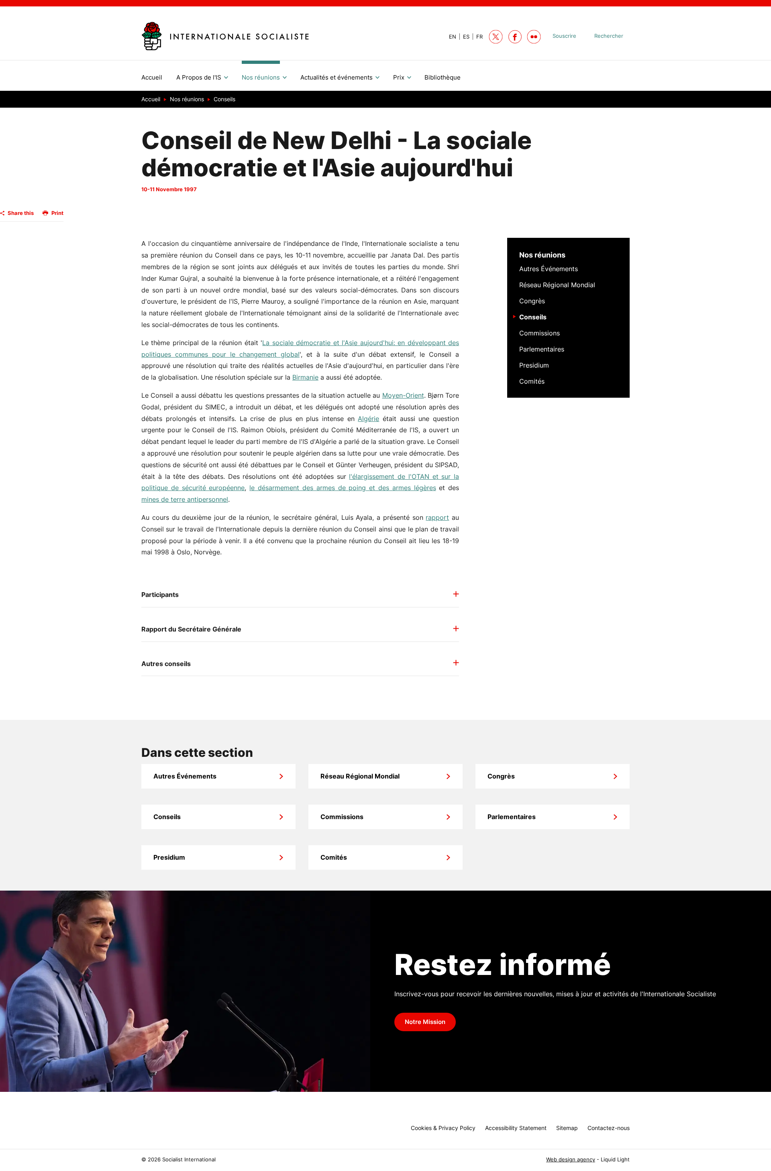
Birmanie (305, 377)
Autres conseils (166, 664)
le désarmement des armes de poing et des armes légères (342, 488)
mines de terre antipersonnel (184, 499)
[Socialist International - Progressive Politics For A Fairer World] (225, 36)
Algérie (368, 419)
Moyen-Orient (403, 395)
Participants (160, 595)
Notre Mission (425, 1022)
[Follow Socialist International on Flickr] (534, 37)
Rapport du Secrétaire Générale (191, 629)
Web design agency (570, 1160)
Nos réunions (542, 255)
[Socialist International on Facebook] (515, 37)
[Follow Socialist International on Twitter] (496, 37)
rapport (437, 517)
